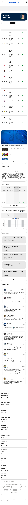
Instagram (3, 456)
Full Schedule (14, 127)
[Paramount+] (23, 486)
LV (6, 81)
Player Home (5, 23)
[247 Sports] (5, 486)
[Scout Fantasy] (21, 489)
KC (6, 65)
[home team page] (4, 33)
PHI (6, 106)
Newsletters (4, 473)
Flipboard (3, 465)
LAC (6, 49)
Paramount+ (4, 419)
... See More (6, 250)
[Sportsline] (14, 486)
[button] (1, 2)
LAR (6, 111)
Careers (3, 415)
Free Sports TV (4, 398)
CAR (6, 117)
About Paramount (5, 417)
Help (2, 443)
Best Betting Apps (5, 400)
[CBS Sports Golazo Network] (14, 484)
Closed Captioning (5, 435)
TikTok (2, 453)
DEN (7, 60)
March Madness (5, 404)
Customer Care (5, 445)
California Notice (5, 437)
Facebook (3, 458)
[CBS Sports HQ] (20, 481)
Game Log (18, 23)
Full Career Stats (14, 205)
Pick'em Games (5, 393)
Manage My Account (6, 471)
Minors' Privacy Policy (6, 432)
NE (6, 33)
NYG (7, 101)
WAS (7, 43)
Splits (24, 23)
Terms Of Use (4, 427)
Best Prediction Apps (6, 402)
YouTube (3, 451)
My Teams (3, 475)
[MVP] (15, 489)
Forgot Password (5, 477)
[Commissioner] (7, 489)
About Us (3, 412)
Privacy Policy (4, 429)
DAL (6, 95)
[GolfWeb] (14, 492)
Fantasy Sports (4, 395)
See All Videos (14, 161)
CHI (6, 71)
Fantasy (12, 23)
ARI (6, 38)
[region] (14, 137)
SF (6, 54)
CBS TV (3, 422)
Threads (3, 463)
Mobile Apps (4, 407)
